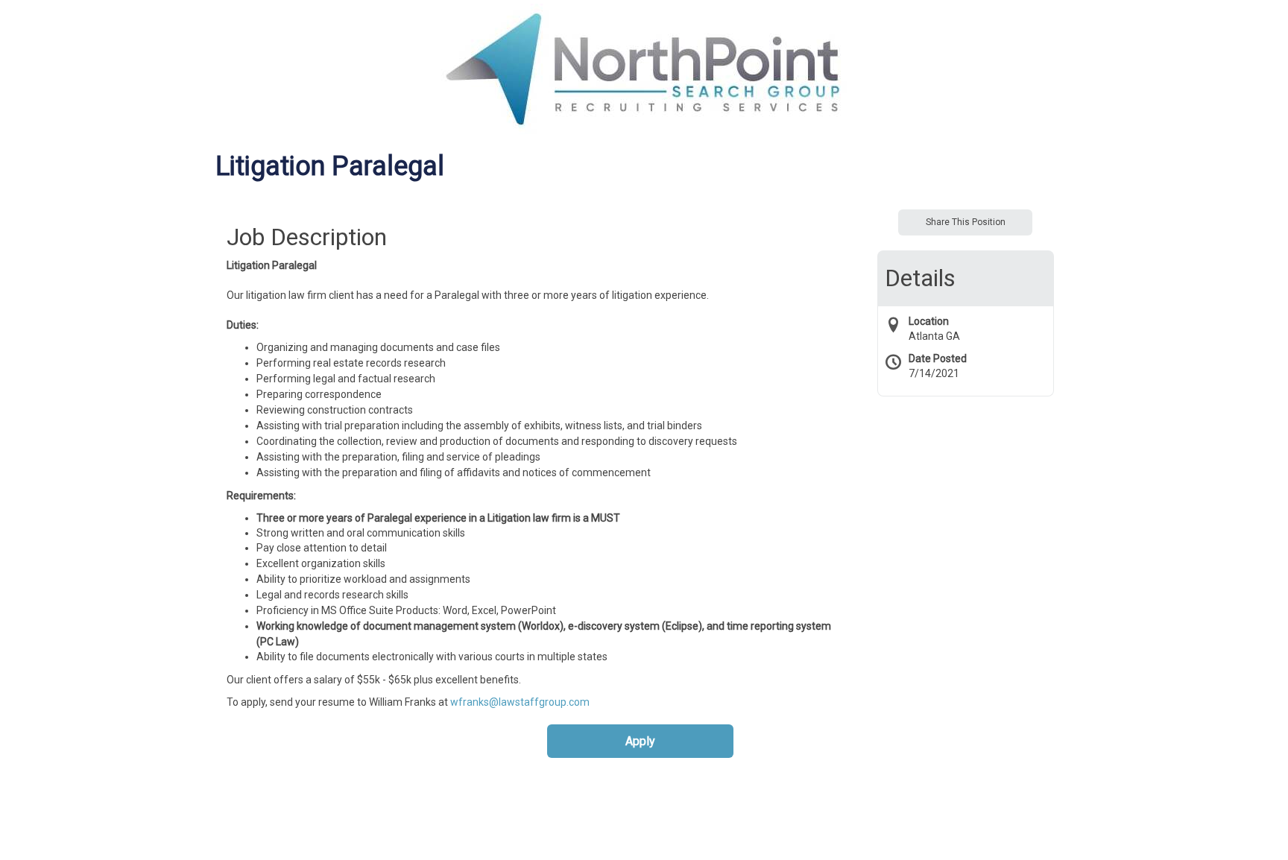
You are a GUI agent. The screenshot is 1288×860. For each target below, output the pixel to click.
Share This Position (966, 222)
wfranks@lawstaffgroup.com (520, 702)
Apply (640, 741)
